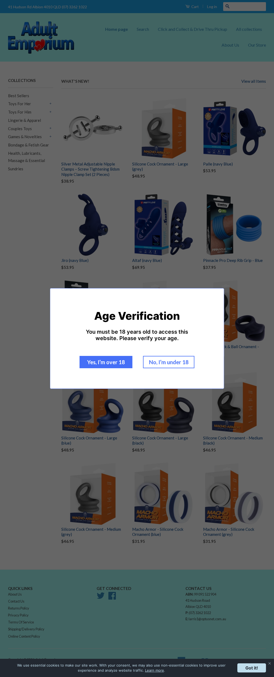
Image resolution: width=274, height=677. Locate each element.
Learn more (154, 670)
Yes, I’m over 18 (106, 362)
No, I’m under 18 (169, 362)
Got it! (251, 668)
